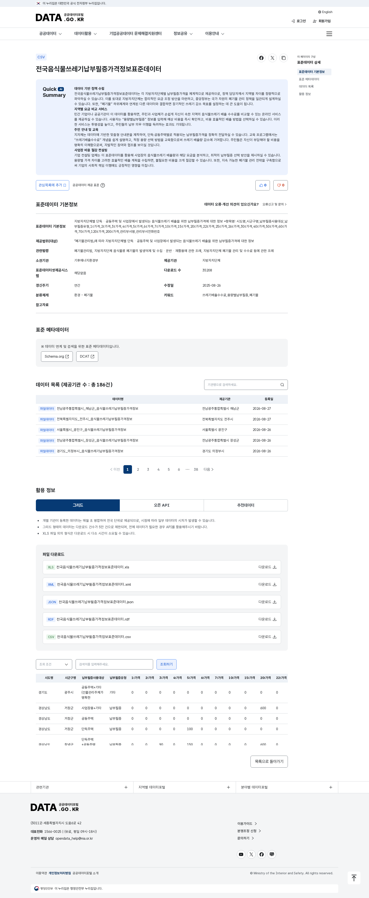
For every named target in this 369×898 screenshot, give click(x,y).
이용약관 (41, 873)
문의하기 (243, 838)
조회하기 (166, 664)
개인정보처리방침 (60, 873)
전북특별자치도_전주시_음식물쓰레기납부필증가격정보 (86, 419)
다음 (207, 469)
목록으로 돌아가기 (269, 761)
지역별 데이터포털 (152, 787)
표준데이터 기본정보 (312, 72)
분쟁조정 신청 (247, 831)
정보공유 (180, 33)
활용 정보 (305, 94)
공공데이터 (47, 33)
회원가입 (325, 21)
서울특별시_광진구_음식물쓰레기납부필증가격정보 (83, 430)
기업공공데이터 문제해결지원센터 (135, 33)
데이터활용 (82, 33)
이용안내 (212, 33)
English (326, 12)
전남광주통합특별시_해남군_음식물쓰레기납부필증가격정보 (89, 409)
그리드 (80, 507)
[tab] (78, 505)
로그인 (301, 21)
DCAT (84, 356)
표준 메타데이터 (309, 79)
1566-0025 (52, 832)
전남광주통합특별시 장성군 (220, 440)
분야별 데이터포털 (254, 787)
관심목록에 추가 (50, 185)
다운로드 (265, 567)
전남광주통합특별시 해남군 (220, 409)
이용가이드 (245, 824)
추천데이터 (245, 505)
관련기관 (42, 787)
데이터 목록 (306, 86)
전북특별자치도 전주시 (217, 419)
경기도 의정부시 (213, 451)
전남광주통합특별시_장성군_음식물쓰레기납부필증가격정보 (89, 440)
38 (196, 469)
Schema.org (54, 356)
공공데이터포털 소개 (85, 873)
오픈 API (162, 505)
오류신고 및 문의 (273, 204)
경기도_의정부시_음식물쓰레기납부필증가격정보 (81, 451)
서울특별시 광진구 (214, 430)
